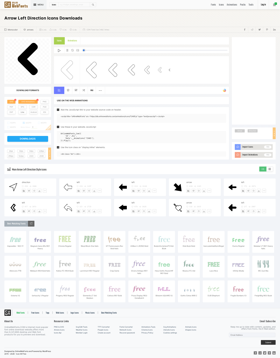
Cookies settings (170, 333)
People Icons (103, 330)
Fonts (213, 5)
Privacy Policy (147, 333)
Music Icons (90, 313)
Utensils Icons (169, 330)
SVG (11, 102)
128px (41, 151)
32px (21, 151)
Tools (251, 5)
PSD (45, 107)
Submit (268, 342)
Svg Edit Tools (81, 327)
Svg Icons (17, 5)
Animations (232, 5)
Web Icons (60, 313)
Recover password (127, 333)
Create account (104, 333)
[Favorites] (34, 191)
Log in (263, 5)
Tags (47, 313)
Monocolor (13, 29)
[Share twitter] (259, 30)
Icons (221, 5)
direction (26, 182)
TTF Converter (104, 327)
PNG (45, 102)
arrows (30, 29)
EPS (22, 107)
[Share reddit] (252, 30)
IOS (44, 112)
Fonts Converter (126, 327)
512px (21, 156)
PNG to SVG (59, 327)
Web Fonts (20, 313)
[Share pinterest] (266, 30)
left (78, 182)
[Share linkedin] (273, 30)
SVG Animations (28, 102)
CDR (33, 107)
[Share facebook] (245, 30)
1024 (31, 156)
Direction (252, 131)
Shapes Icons (190, 330)
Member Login (82, 333)
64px (31, 151)
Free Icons (35, 313)
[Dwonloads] (39, 191)
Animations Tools (148, 327)
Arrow (239, 131)
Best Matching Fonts (109, 313)
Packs (243, 5)
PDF (11, 107)
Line (22, 112)
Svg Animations (169, 327)
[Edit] (29, 191)
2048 (42, 156)
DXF (11, 112)
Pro (91, 90)
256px (10, 156)
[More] (45, 191)
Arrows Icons (59, 330)
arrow (189, 182)
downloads (28, 139)
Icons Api (57, 333)
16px (11, 151)
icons (54, 4)
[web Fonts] (31, 224)
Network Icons (125, 330)
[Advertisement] (254, 81)
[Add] (24, 191)
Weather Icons (81, 330)
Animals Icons (190, 327)
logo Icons (75, 313)
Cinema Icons (147, 330)
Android (33, 112)
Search (93, 4)
